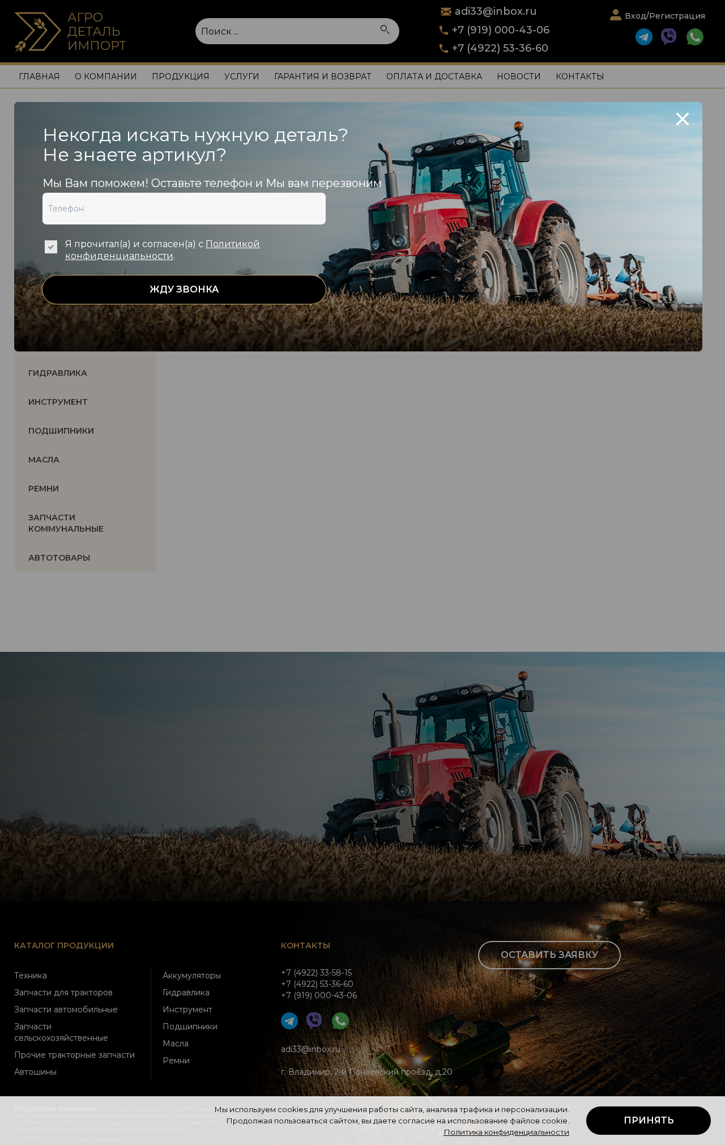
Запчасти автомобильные (66, 1009)
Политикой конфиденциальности (162, 250)
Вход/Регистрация (665, 16)
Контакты (580, 76)
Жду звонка (184, 289)
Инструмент (187, 1009)
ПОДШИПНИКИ (61, 431)
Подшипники (190, 1026)
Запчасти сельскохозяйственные (61, 1032)
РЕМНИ (43, 489)
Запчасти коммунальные (66, 523)
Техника (30, 975)
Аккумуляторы (192, 975)
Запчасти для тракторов (63, 992)
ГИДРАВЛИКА (57, 373)
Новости (519, 76)
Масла (176, 1043)
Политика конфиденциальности (506, 1131)
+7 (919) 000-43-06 (500, 30)
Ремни (176, 1060)
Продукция (181, 76)
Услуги (241, 76)
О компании (106, 76)
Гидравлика (186, 992)
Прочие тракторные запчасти (74, 1055)
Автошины (35, 1072)
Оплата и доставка (434, 76)
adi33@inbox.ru (310, 1049)
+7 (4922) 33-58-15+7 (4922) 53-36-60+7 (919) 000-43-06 (319, 984)
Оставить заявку (549, 954)
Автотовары (59, 558)
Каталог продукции (64, 945)
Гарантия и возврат (323, 76)
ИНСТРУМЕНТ (58, 402)
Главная (39, 76)
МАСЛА (43, 460)
